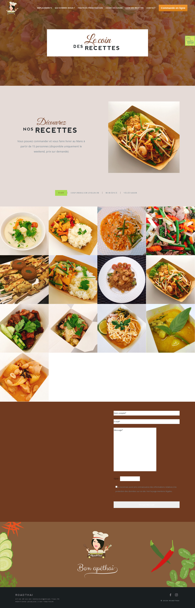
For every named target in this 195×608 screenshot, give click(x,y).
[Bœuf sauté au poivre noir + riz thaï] (149, 251)
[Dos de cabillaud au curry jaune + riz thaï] (52, 300)
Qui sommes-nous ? (65, 8)
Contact (151, 8)
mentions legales (25, 601)
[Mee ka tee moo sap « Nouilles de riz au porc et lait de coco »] (100, 251)
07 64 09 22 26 (23, 599)
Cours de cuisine (114, 8)
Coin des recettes (134, 8)
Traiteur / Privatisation (90, 8)
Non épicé (111, 193)
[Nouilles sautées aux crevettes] (100, 300)
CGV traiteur (46, 601)
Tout (61, 193)
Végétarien (130, 193)
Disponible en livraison (85, 193)
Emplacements (44, 8)
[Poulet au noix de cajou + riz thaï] (52, 251)
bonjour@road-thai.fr (46, 599)
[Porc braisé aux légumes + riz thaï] (52, 349)
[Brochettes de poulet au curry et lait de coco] (3, 300)
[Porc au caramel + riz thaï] (3, 349)
